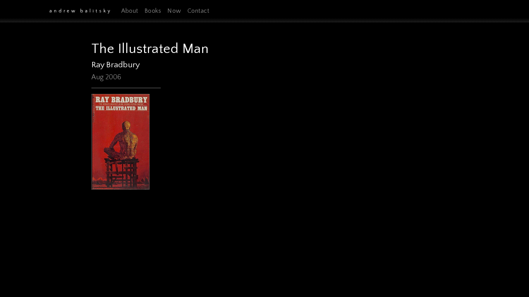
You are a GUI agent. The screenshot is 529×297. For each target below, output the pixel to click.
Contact (198, 10)
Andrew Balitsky (81, 11)
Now (174, 10)
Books (152, 10)
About (129, 10)
